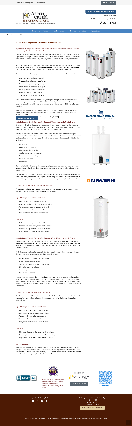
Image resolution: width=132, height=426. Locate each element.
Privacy (100, 418)
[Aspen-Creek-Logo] (35, 16)
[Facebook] (33, 401)
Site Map (105, 418)
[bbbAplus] (27, 378)
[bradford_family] (101, 63)
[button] (48, 31)
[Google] (42, 401)
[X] (37, 401)
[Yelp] (46, 401)
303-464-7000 (92, 400)
